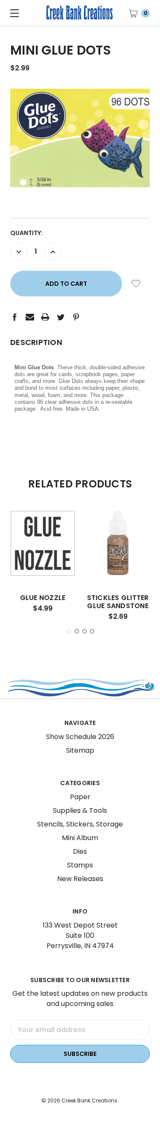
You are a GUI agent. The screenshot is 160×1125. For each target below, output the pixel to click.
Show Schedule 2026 (80, 737)
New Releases (80, 879)
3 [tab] (84, 631)
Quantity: (26, 233)
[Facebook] (14, 317)
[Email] (30, 317)
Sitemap (80, 750)
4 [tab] (92, 631)
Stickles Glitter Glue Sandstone (118, 602)
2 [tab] (77, 631)
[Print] (45, 317)
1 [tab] (69, 631)
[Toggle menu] (13, 13)
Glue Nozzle (43, 598)
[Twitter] (60, 317)
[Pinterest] (76, 317)
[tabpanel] (42, 565)
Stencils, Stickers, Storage (80, 824)
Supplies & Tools (80, 810)
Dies (80, 851)
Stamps (80, 865)
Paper (80, 797)
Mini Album (80, 838)
